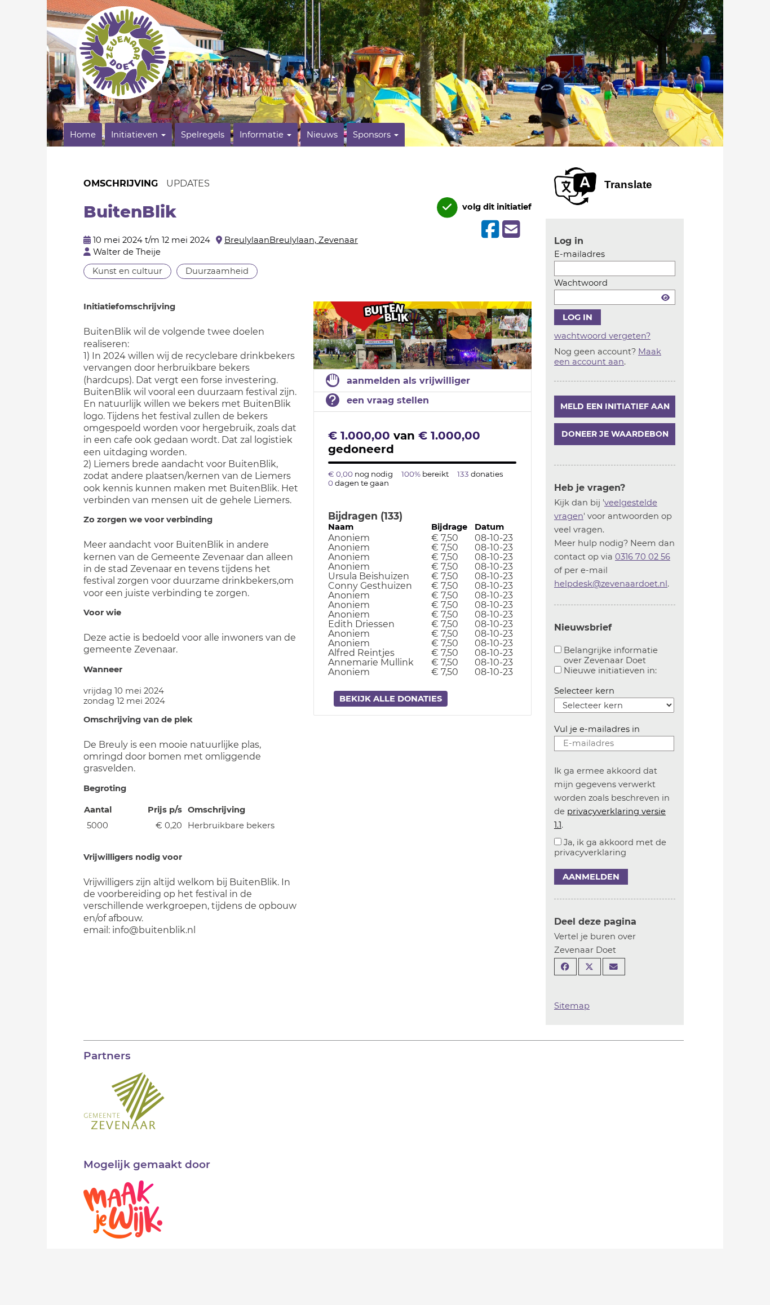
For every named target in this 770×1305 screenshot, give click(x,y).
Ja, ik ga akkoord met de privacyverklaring (610, 847)
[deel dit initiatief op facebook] (489, 229)
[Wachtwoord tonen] (665, 297)
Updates (188, 183)
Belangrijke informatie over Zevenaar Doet (611, 655)
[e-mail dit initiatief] (509, 230)
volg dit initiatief (496, 207)
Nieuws (322, 135)
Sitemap (572, 1006)
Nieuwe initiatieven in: (610, 670)
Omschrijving (120, 183)
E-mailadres (579, 254)
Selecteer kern (584, 691)
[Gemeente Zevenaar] (124, 1099)
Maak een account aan (607, 357)
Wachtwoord (581, 283)
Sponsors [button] (373, 135)
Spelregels (202, 135)
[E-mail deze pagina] (614, 966)
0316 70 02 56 (642, 557)
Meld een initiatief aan (615, 406)
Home (83, 135)
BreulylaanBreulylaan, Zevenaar (291, 240)
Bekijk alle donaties (390, 699)
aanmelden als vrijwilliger (408, 380)
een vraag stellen (388, 400)
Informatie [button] (263, 135)
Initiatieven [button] (135, 135)
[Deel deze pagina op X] (589, 966)
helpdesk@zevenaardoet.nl (610, 584)
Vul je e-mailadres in (597, 729)
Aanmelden (591, 877)
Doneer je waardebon (615, 433)
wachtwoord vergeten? (602, 336)
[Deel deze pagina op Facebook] (565, 966)
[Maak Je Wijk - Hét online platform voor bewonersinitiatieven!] (122, 1208)
